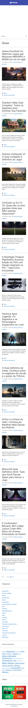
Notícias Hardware (7, 665)
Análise (3, 651)
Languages (5, 621)
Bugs (22, 651)
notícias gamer (19, 663)
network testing (20, 660)
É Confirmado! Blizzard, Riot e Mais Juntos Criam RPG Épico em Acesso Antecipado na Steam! (14, 528)
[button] (26, 36)
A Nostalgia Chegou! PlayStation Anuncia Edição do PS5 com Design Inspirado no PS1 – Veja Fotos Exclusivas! (13, 264)
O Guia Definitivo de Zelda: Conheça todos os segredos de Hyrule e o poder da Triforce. (14, 372)
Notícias (11, 663)
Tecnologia (5, 630)
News (4, 663)
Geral (3, 615)
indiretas (14, 658)
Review (22, 668)
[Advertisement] (14, 20)
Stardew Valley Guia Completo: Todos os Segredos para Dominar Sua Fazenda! (14, 106)
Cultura (4, 599)
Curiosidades (5, 602)
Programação (5, 626)
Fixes (4, 654)
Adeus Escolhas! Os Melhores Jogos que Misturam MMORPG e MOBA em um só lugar (14, 55)
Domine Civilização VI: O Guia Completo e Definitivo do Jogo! (14, 157)
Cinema (4, 595)
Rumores (9, 670)
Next (12, 576)
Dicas (5, 93)
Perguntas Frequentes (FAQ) (9, 624)
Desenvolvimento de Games (9, 604)
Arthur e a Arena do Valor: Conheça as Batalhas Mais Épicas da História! (13, 423)
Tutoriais (4, 635)
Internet (4, 619)
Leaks (15, 660)
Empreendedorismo (7, 610)
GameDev (9, 654)
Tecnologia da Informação (8, 632)
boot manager (18, 651)
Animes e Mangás (6, 593)
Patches (17, 665)
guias (19, 654)
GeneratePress (14, 706)
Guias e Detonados (9, 656)
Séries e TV (5, 628)
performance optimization (6, 668)
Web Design (5, 637)
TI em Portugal (17, 670)
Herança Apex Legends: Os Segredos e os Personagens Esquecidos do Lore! (13, 319)
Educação (4, 608)
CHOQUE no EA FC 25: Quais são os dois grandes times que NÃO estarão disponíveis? (13, 208)
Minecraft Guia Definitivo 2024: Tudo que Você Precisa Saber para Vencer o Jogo (13, 474)
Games (4, 613)
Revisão (3, 670)
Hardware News (7, 658)
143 (8, 576)
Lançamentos (7, 660)
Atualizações (10, 651)
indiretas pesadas (19, 658)
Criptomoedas (5, 597)
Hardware (4, 617)
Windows (5, 672)
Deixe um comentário (9, 95)
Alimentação (5, 591)
